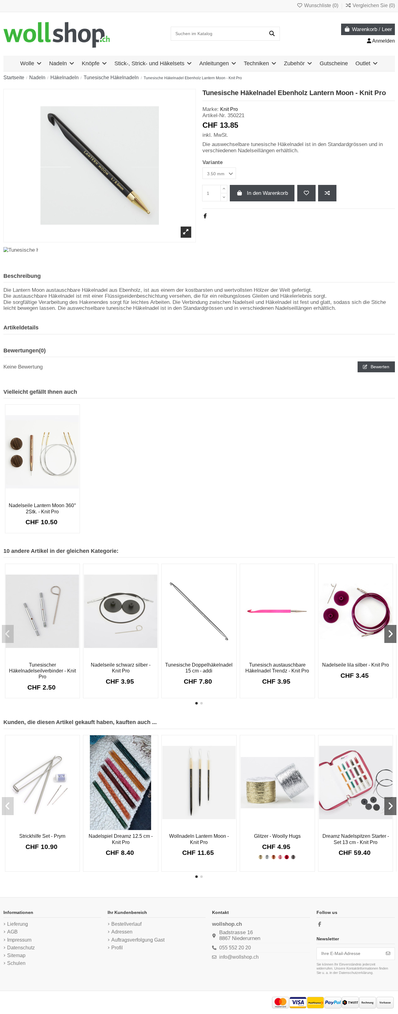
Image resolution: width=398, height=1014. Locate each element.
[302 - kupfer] (273, 857)
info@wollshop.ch (239, 957)
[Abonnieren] (388, 954)
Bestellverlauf (126, 924)
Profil (117, 947)
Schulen (16, 963)
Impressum (19, 940)
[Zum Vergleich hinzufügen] (327, 193)
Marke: (210, 109)
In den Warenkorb (267, 193)
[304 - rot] (287, 857)
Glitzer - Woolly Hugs (277, 836)
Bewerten (379, 366)
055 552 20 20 (235, 947)
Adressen (121, 931)
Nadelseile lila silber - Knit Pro (355, 665)
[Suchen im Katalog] (272, 34)
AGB (12, 931)
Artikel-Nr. (214, 115)
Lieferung (17, 924)
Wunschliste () (321, 5)
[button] (196, 703)
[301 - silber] (267, 857)
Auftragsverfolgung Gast (137, 940)
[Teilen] (205, 216)
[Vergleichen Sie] (41, 496)
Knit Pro (229, 109)
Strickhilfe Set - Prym (42, 836)
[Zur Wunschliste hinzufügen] (306, 193)
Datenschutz (21, 947)
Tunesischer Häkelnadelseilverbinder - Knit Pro (42, 670)
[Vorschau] (51, 498)
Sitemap (16, 955)
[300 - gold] (260, 857)
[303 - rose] (280, 857)
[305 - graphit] (293, 857)
